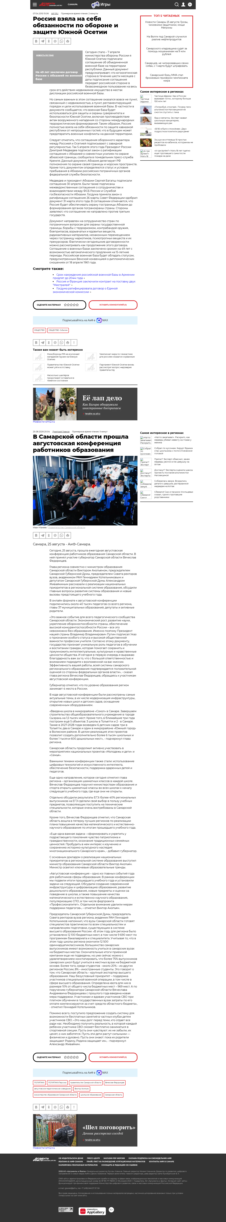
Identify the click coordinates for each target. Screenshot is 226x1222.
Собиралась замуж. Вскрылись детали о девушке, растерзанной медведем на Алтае (171, 484)
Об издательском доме (71, 1158)
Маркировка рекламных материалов (78, 1165)
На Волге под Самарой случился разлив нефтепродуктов (167, 38)
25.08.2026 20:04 (41, 431)
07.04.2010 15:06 (41, 13)
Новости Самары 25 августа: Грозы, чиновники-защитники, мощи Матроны (166, 25)
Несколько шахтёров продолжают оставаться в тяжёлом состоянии (60, 378)
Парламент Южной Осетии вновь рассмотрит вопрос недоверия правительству (116, 367)
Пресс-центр (93, 1158)
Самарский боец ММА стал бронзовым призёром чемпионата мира (167, 78)
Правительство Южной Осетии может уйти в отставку (63, 366)
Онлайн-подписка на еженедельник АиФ (150, 1158)
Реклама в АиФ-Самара (71, 1162)
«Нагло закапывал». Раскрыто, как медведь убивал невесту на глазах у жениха (172, 440)
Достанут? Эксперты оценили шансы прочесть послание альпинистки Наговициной (173, 473)
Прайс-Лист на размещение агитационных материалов (116, 1162)
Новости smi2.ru (44, 421)
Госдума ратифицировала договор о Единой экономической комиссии (85, 290)
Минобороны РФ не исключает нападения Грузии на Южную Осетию (63, 357)
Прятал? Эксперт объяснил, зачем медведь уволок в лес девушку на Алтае (172, 462)
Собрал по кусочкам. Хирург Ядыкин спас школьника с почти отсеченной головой (173, 451)
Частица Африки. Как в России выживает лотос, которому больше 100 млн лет (172, 99)
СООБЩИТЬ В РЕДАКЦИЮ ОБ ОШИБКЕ (119, 1165)
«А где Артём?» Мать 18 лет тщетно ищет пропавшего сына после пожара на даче (172, 153)
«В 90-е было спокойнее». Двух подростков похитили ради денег (171, 130)
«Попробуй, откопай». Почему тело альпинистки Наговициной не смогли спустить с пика (172, 109)
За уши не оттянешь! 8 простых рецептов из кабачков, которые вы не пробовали (173, 142)
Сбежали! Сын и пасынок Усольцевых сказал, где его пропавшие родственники (173, 494)
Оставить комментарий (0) (113, 305)
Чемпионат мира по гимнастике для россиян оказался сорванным (117, 355)
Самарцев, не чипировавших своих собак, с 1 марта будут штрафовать (166, 64)
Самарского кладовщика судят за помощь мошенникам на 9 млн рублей (166, 51)
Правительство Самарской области (66, 527)
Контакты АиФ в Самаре (161, 1162)
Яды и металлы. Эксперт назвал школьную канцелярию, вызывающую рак (170, 120)
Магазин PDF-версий (114, 1158)
